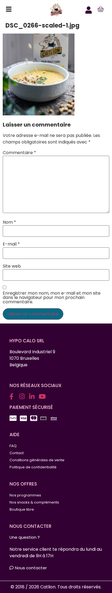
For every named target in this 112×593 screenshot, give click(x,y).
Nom (9, 222)
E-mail (11, 244)
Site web (12, 266)
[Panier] (100, 9)
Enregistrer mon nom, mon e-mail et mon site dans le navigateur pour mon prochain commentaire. (52, 297)
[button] (7, 10)
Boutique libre (22, 509)
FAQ (13, 445)
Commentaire (19, 153)
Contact (17, 453)
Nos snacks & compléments (34, 502)
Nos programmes (25, 495)
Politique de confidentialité (33, 467)
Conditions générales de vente (37, 460)
